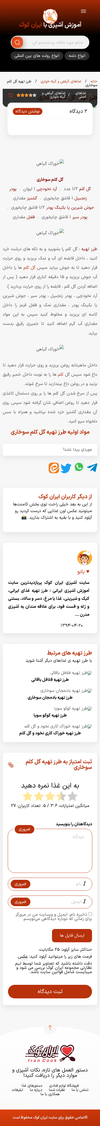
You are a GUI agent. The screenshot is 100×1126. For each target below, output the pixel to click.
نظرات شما (57, 1090)
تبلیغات (17, 1090)
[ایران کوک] (50, 17)
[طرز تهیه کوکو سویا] (73, 708)
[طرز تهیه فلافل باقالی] (71, 673)
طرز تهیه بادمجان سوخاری (50, 697)
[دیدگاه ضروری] (47, 868)
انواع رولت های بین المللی (36, 56)
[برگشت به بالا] (50, 1027)
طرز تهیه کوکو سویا (50, 715)
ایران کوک (30, 25)
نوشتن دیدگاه (27, 111)
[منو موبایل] (83, 12)
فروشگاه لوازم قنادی (64, 1086)
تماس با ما (80, 1090)
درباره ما (36, 1090)
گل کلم (29, 268)
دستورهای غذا (32, 1086)
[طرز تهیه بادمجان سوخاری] (66, 691)
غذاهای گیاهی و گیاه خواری (60, 81)
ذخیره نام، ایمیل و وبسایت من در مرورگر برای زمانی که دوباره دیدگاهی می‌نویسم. (53, 916)
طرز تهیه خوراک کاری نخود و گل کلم (50, 733)
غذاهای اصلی (80, 95)
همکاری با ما (50, 1094)
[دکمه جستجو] (17, 42)
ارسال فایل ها (72, 935)
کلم (60, 374)
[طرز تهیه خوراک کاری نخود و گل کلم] (58, 726)
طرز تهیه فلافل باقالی (50, 680)
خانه (93, 81)
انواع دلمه (77, 56)
